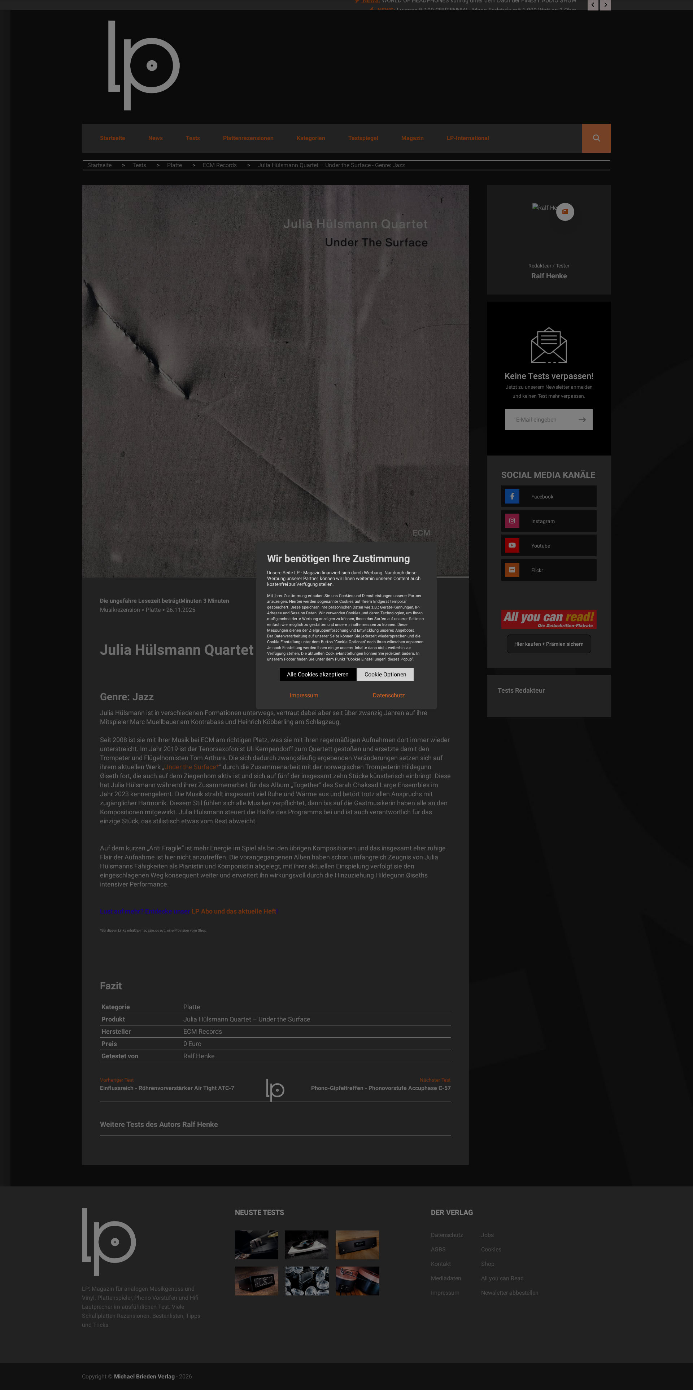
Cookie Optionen (385, 674)
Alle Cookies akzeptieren (318, 674)
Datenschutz (389, 695)
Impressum (304, 695)
